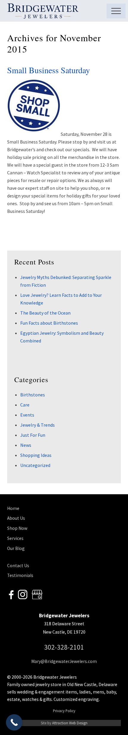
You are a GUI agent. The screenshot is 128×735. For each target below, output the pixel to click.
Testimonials (20, 575)
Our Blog (16, 548)
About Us (16, 518)
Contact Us (18, 565)
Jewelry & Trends (37, 425)
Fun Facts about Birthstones (49, 323)
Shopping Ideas (35, 455)
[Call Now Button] (14, 722)
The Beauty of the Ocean (45, 313)
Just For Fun (32, 435)
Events (27, 415)
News (25, 445)
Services (15, 538)
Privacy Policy (64, 710)
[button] (116, 11)
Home (13, 508)
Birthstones (32, 395)
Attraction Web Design (70, 722)
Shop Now (17, 528)
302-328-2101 (64, 647)
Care (24, 405)
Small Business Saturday (48, 70)
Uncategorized (35, 465)
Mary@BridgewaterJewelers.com (64, 661)
